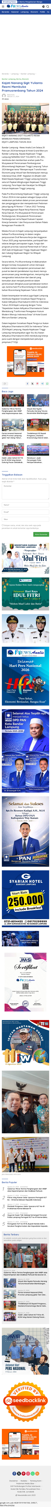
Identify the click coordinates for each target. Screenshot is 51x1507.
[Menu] (3, 6)
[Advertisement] (25, 43)
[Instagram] (28, 1474)
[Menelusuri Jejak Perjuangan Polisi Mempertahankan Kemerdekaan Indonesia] (38, 449)
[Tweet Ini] (32, 384)
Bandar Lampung (8, 79)
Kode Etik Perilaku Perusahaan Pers (25, 1489)
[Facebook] (14, 1474)
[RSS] (37, 1474)
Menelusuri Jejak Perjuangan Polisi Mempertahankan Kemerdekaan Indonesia (37, 460)
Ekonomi (25, 79)
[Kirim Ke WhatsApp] (47, 384)
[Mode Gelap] (43, 7)
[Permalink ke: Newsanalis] (4, 95)
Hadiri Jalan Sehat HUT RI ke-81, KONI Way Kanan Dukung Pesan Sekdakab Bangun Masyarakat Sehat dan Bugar (13, 460)
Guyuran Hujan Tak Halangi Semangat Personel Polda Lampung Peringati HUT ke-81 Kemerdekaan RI (28, 1216)
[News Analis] (17, 6)
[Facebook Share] (27, 384)
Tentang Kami (35, 1481)
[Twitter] (19, 1474)
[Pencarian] (47, 7)
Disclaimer (13, 1481)
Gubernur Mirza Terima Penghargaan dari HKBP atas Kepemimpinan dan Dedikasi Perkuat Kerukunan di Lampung (12, 411)
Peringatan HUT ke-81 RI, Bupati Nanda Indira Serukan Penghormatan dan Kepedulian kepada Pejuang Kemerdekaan (27, 1225)
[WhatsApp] (33, 1474)
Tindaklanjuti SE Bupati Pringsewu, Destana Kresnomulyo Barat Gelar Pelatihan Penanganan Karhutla (37, 435)
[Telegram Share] (42, 384)
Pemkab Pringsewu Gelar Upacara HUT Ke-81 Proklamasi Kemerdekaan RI (26, 1207)
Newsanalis (10, 95)
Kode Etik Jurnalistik (25, 1492)
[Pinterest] (24, 1474)
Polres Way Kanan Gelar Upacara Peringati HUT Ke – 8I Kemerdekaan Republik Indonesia (27, 1198)
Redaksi (24, 1481)
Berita (18, 79)
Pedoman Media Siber (25, 1483)
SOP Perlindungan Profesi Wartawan (25, 1486)
